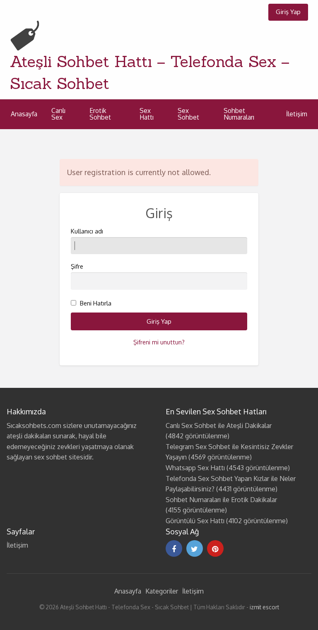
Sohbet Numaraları (239, 113)
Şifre (77, 266)
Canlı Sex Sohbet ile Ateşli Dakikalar (219, 425)
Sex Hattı (147, 113)
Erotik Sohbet (100, 113)
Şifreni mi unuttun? (159, 342)
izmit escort (264, 607)
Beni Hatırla (95, 303)
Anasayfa (24, 114)
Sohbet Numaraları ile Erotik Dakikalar (221, 499)
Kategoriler (161, 591)
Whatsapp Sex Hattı (195, 468)
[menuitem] (288, 12)
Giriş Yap (288, 11)
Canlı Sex (58, 113)
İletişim (296, 114)
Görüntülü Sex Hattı (195, 521)
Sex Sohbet (188, 113)
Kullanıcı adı (87, 231)
